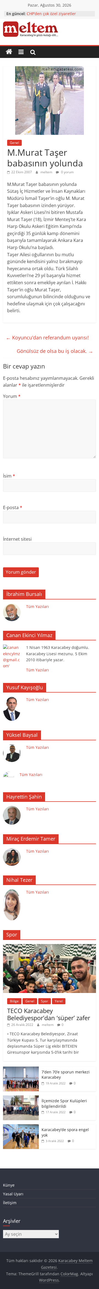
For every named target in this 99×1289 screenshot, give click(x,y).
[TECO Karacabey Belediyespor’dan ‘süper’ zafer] (49, 947)
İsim (9, 476)
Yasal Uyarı (13, 1193)
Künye (9, 1185)
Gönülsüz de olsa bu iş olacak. (55, 351)
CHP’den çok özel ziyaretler (51, 13)
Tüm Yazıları (37, 606)
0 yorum (67, 172)
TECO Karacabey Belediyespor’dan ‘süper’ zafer (48, 1014)
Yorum (12, 396)
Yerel (59, 1001)
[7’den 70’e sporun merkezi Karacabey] (21, 1069)
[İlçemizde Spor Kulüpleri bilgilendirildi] (21, 1098)
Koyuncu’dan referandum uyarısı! (47, 337)
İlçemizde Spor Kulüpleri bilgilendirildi (64, 1103)
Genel (14, 142)
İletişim (9, 1202)
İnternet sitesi (17, 539)
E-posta (12, 507)
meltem (46, 172)
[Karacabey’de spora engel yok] (21, 1127)
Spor (44, 1001)
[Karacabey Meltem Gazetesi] (9, 52)
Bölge (14, 1001)
